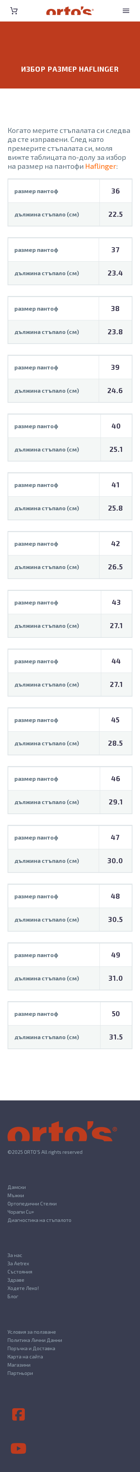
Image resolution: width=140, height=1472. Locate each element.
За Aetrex (18, 1263)
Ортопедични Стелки (32, 1203)
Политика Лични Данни (35, 1340)
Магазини (19, 1365)
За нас (15, 1255)
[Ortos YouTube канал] (18, 1449)
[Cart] (14, 10)
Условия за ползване (32, 1332)
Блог (13, 1296)
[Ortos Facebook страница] (18, 1415)
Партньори (20, 1373)
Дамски (17, 1187)
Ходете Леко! (23, 1288)
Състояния (20, 1271)
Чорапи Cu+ (21, 1212)
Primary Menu (126, 10)
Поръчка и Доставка (31, 1348)
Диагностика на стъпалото (39, 1220)
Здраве (16, 1280)
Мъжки (16, 1195)
